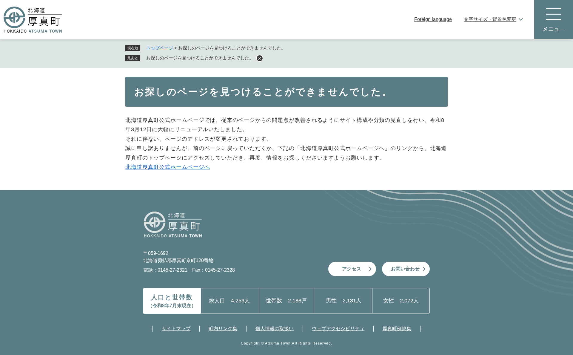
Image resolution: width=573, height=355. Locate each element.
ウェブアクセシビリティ (338, 328)
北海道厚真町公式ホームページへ (167, 167)
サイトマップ (176, 328)
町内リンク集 (223, 328)
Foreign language (433, 19)
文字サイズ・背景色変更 (490, 19)
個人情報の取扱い (274, 328)
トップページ (159, 48)
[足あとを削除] (259, 58)
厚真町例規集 (397, 328)
